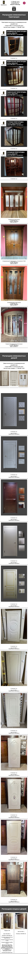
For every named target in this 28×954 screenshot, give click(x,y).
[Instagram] (24, 3)
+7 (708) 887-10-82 (15, 1)
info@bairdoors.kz (15, 3)
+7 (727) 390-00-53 (15, 2)
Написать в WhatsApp (15, 4)
